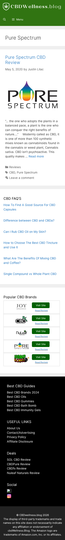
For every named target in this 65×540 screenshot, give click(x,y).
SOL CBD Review (19, 459)
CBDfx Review (17, 468)
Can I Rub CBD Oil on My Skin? (24, 231)
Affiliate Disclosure (20, 441)
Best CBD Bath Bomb (21, 405)
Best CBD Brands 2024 (23, 392)
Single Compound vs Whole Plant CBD (30, 274)
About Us (13, 428)
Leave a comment (21, 178)
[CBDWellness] (33, 6)
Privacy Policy (16, 437)
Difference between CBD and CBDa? (28, 220)
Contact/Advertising (21, 432)
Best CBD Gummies (20, 401)
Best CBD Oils (16, 396)
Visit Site (41, 305)
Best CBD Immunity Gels (24, 410)
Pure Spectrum (27, 172)
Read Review (41, 310)
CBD (12, 172)
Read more (36, 156)
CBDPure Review (18, 464)
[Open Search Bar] (4, 19)
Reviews (15, 167)
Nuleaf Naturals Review (23, 473)
